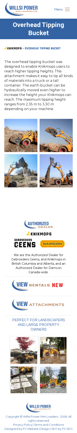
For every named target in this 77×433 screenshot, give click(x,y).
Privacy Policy (22, 424)
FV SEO (67, 428)
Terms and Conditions (49, 424)
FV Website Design (36, 428)
